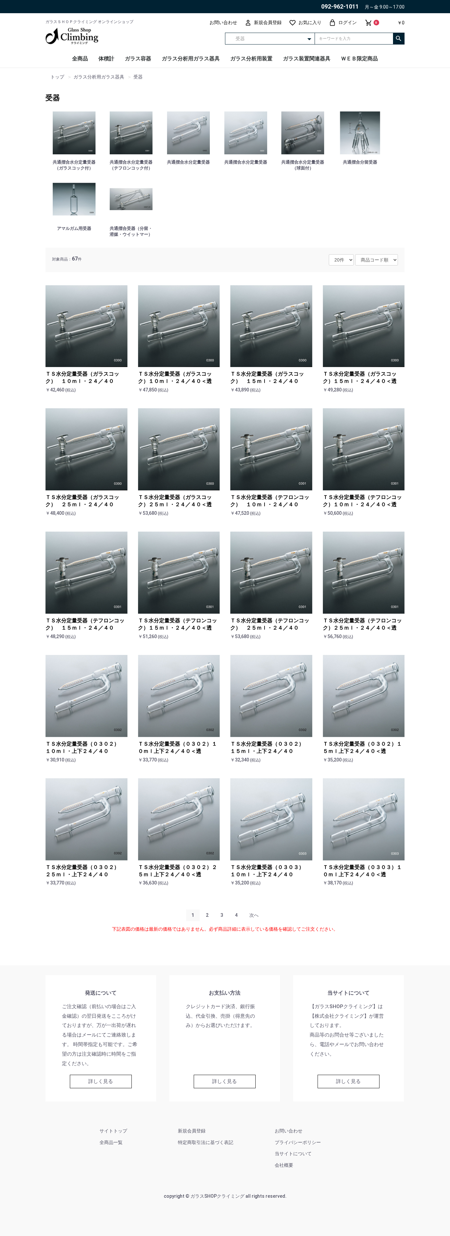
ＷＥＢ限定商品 (359, 58)
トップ (57, 77)
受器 (52, 98)
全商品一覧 (111, 1142)
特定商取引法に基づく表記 (205, 1142)
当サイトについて (293, 1153)
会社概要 (284, 1165)
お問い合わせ (288, 1130)
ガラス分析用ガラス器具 (191, 58)
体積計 (106, 58)
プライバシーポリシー (298, 1142)
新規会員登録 (192, 1130)
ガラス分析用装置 (251, 58)
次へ (254, 915)
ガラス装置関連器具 (306, 58)
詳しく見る (100, 1081)
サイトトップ (113, 1130)
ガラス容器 (138, 58)
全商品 (80, 58)
